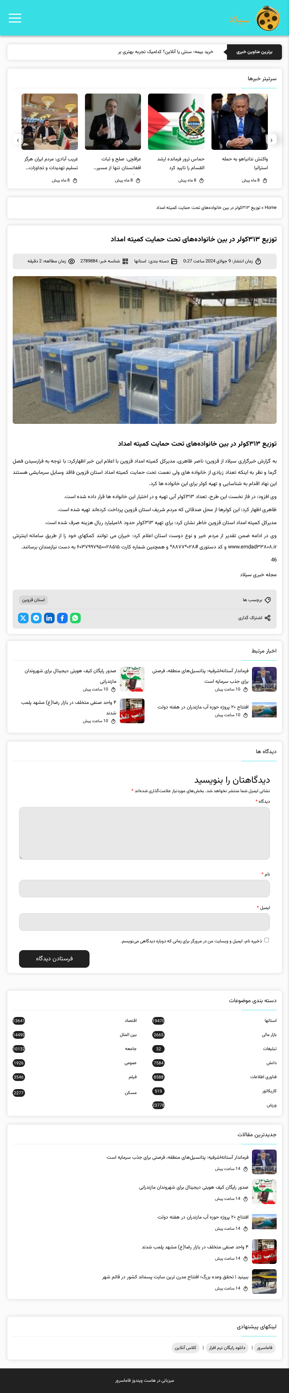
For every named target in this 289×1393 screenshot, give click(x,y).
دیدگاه (263, 801)
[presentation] (271, 139)
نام (266, 874)
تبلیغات (216, 1048)
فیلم (75, 1077)
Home (271, 207)
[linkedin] (49, 618)
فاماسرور (264, 1347)
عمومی (75, 1063)
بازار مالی (215, 1034)
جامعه (75, 1048)
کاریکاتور (215, 1091)
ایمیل (263, 907)
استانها (140, 261)
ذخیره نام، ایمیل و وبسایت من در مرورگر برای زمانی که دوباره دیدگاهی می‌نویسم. (191, 941)
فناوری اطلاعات (215, 1077)
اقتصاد (75, 1020)
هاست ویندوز (144, 1380)
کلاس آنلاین (185, 1347)
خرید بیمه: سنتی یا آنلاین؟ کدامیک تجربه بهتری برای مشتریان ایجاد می (145, 52)
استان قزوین (33, 600)
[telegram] (36, 618)
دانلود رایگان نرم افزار (227, 1347)
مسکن (75, 1092)
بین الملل (75, 1034)
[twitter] (23, 618)
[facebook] (62, 618)
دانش (215, 1063)
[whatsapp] (75, 618)
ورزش (214, 1105)
